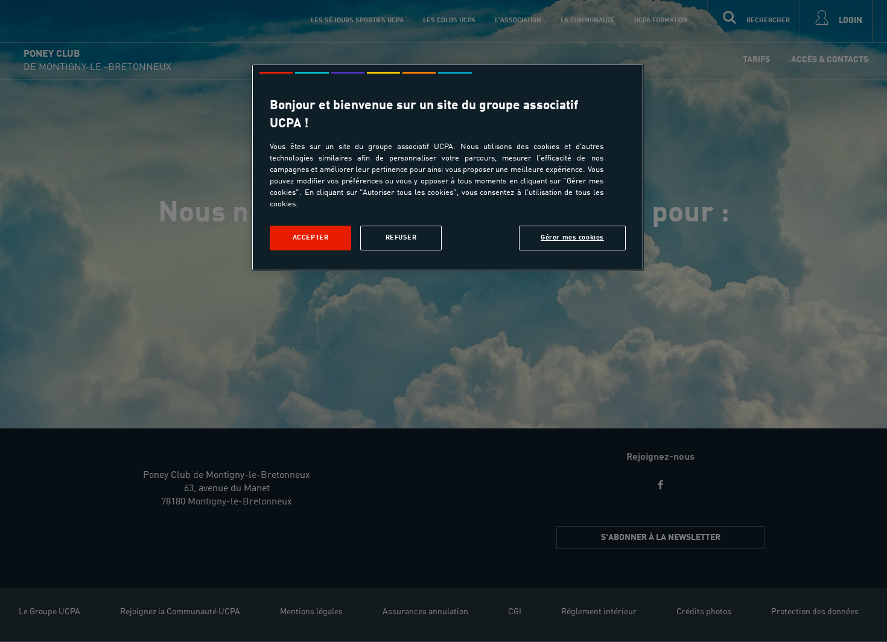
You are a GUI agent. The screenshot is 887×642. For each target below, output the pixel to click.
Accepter (311, 237)
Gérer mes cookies (572, 237)
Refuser (401, 237)
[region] (448, 167)
